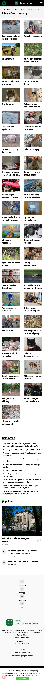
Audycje (22, 9)
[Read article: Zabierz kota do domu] (33, 72)
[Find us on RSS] (22, 603)
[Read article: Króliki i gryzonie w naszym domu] (33, 163)
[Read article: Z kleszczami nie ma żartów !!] (33, 367)
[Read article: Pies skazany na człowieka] (11, 299)
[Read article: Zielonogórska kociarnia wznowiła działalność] (33, 95)
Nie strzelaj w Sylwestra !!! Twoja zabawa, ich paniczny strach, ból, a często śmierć (11, 196)
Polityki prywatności (32, 675)
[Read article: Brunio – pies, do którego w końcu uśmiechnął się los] (33, 389)
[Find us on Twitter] (22, 589)
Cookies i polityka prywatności (22, 656)
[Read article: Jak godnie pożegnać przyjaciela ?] (11, 231)
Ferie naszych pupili (32, 149)
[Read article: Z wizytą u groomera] (33, 27)
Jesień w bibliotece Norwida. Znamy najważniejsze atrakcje (22, 466)
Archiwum (22, 659)
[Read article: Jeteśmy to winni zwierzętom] (11, 344)
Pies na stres (7, 330)
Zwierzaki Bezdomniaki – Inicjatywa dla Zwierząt (30, 354)
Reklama (22, 649)
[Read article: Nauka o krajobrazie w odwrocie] (11, 72)
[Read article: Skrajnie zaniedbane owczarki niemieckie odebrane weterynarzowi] (11, 27)
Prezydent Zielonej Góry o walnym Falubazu (23, 563)
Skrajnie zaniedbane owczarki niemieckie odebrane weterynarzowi (11, 37)
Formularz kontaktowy (22, 652)
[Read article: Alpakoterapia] (11, 49)
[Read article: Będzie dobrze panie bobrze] (11, 253)
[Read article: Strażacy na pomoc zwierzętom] (33, 117)
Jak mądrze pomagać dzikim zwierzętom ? (33, 60)
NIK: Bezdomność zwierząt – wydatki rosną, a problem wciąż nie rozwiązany (33, 196)
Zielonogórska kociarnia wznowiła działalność (32, 105)
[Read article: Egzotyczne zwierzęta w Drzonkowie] (33, 208)
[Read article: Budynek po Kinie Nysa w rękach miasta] (22, 521)
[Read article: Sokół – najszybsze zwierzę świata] (11, 367)
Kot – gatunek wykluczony (8, 128)
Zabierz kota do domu (31, 82)
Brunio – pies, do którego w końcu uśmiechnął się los (32, 400)
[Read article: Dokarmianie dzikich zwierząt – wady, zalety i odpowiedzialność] (11, 208)
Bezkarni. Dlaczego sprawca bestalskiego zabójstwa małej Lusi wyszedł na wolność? (32, 241)
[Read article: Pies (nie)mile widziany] (11, 389)
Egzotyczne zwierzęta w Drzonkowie (29, 218)
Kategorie (15, 9)
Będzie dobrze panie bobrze (11, 264)
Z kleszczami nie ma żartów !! (32, 377)
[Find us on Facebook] (22, 581)
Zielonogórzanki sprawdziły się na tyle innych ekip (22, 450)
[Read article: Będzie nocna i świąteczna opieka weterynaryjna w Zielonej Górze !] (33, 299)
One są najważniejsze (30, 264)
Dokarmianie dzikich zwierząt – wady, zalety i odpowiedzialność (11, 218)
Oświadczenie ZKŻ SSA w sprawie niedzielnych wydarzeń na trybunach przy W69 (20, 487)
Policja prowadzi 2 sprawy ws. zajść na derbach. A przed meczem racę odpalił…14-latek (22, 481)
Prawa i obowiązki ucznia (12, 470)
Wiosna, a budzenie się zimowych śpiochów (10, 422)
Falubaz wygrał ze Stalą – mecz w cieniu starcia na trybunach (23, 552)
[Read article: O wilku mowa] (11, 95)
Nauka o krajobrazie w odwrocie (10, 82)
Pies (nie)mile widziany (8, 400)
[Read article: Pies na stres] (11, 321)
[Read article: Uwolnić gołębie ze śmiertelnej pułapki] (33, 321)
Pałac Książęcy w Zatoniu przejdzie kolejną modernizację (19, 475)
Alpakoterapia (8, 59)
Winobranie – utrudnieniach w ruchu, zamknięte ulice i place (21, 460)
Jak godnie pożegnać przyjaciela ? (7, 241)
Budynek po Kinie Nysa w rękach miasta (16, 539)
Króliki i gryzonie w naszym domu (32, 173)
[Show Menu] (41, 3)
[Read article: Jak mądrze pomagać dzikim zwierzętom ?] (33, 49)
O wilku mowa (8, 104)
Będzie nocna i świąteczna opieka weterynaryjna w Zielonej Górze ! (32, 309)
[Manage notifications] (4, 677)
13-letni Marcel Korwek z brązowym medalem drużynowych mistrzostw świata (20, 492)
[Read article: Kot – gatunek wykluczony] (11, 117)
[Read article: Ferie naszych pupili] (33, 140)
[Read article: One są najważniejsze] (33, 253)
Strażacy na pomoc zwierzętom (32, 128)
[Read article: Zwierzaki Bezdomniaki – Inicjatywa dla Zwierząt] (33, 344)
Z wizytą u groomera (33, 36)
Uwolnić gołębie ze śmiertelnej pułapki (32, 332)
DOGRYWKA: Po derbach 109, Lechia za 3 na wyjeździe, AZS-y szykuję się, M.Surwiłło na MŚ (20, 445)
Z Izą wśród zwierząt (33, 9)
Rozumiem (23, 678)
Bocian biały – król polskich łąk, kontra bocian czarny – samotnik (32, 286)
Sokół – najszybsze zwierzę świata (10, 377)
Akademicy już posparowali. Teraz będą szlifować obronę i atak (22, 454)
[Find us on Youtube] (22, 596)
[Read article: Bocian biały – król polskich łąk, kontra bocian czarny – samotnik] (33, 276)
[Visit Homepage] (23, 3)
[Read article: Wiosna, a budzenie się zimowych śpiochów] (11, 412)
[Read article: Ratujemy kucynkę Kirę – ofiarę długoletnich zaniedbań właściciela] (11, 140)
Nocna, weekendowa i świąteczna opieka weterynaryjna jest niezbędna (11, 173)
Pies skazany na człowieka (9, 309)
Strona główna (6, 9)
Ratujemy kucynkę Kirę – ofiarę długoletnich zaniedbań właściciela (10, 151)
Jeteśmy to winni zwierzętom (9, 354)
